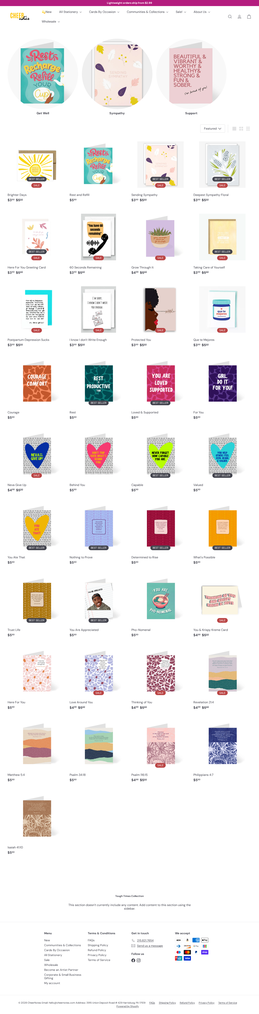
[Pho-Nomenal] (160, 605)
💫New (47, 12)
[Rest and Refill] (99, 170)
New (47, 940)
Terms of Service (99, 960)
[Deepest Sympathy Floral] (222, 170)
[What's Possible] (222, 533)
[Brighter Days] (37, 170)
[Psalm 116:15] (160, 750)
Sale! (179, 12)
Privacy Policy (97, 955)
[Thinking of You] (160, 678)
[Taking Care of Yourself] (222, 243)
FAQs (91, 940)
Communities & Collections (146, 12)
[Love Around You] (99, 678)
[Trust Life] (37, 605)
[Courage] (37, 388)
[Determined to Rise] (160, 533)
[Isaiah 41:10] (37, 823)
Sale (47, 960)
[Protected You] (160, 315)
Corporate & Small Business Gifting (62, 976)
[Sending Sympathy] (160, 170)
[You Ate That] (37, 533)
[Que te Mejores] (222, 315)
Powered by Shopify (127, 1006)
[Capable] (160, 461)
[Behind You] (99, 461)
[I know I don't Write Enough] (99, 315)
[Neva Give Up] (37, 461)
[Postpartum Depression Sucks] (37, 315)
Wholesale (49, 21)
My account (52, 983)
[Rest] (99, 388)
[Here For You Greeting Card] (37, 243)
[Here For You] (37, 678)
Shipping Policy (98, 945)
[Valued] (222, 461)
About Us (200, 12)
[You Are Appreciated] (99, 605)
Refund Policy (97, 950)
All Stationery (69, 12)
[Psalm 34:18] (99, 750)
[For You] (222, 388)
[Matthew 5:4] (37, 750)
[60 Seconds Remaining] (99, 243)
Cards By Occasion (102, 12)
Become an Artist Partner (61, 970)
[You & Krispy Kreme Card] (222, 605)
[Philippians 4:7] (222, 750)
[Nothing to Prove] (99, 533)
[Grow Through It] (160, 243)
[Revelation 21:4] (222, 678)
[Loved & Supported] (160, 388)
